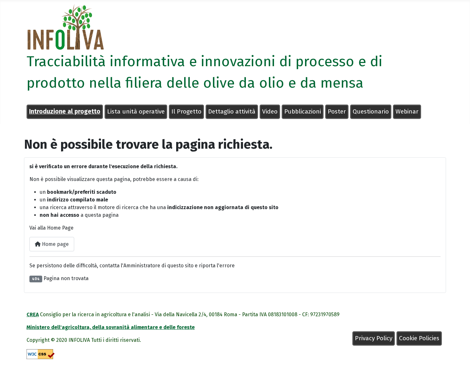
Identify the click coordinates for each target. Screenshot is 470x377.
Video (270, 111)
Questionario (371, 111)
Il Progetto (186, 111)
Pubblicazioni (302, 111)
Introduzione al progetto (64, 111)
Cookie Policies (419, 338)
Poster (337, 111)
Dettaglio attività (231, 111)
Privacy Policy (373, 338)
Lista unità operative (136, 111)
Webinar (407, 111)
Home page (55, 244)
